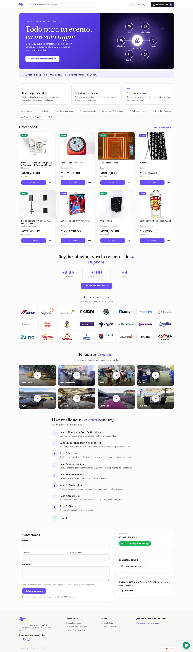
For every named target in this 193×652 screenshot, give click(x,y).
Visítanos (128, 591)
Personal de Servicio (33, 117)
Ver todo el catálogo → (164, 127)
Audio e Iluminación (65, 111)
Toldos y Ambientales (114, 111)
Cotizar (35, 182)
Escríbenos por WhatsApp (136, 543)
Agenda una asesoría (94, 285)
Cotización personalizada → (149, 623)
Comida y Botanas (163, 111)
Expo (53, 117)
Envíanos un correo (133, 566)
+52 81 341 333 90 (109, 627)
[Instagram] (28, 639)
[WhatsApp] (186, 645)
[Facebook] (24, 639)
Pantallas (45, 111)
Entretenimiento (89, 111)
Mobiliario (28, 111)
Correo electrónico (74, 552)
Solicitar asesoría (34, 591)
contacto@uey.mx (108, 623)
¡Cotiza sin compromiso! (41, 58)
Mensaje (26, 564)
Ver (50, 182)
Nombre (25, 540)
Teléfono (26, 552)
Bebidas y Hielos (139, 111)
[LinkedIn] (20, 639)
